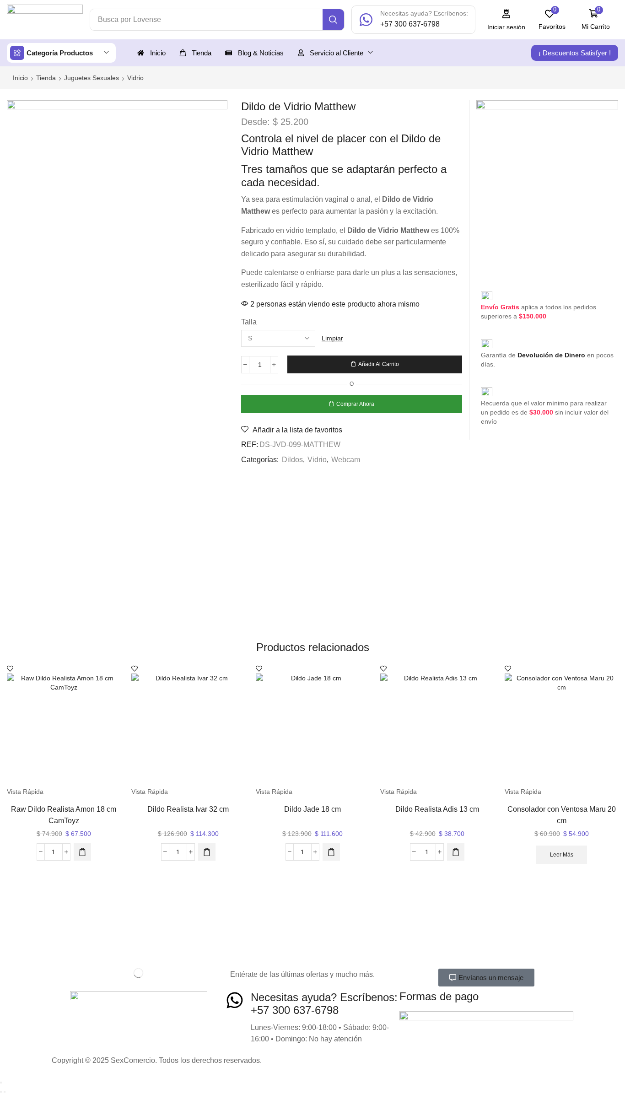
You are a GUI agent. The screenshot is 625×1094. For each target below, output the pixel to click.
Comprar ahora (355, 404)
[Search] (333, 19)
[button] (506, 20)
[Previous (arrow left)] (1, 1092)
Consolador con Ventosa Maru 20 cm (561, 815)
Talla (249, 322)
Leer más (561, 854)
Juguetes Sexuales (91, 77)
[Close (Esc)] (1, 1082)
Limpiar (332, 338)
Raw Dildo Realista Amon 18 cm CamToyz (63, 815)
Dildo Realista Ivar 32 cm (188, 809)
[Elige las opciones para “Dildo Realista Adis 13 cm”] (455, 852)
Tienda (46, 77)
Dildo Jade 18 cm (312, 809)
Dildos (292, 459)
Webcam (345, 459)
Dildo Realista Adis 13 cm (437, 809)
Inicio (20, 77)
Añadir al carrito (378, 364)
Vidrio (135, 77)
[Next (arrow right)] (4, 1092)
